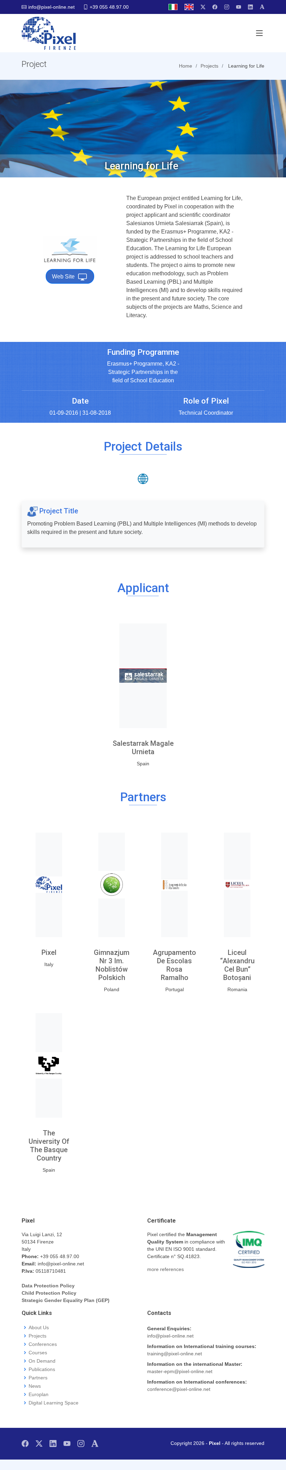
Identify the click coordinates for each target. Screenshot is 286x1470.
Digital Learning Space (53, 1402)
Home (185, 66)
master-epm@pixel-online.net (179, 1371)
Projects (37, 1335)
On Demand (42, 1360)
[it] (173, 7)
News (35, 1386)
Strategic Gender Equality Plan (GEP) (66, 1300)
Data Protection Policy (48, 1285)
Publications (42, 1369)
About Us (39, 1327)
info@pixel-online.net (170, 1336)
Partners (38, 1377)
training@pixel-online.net (174, 1353)
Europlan (38, 1394)
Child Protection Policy (49, 1293)
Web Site (63, 277)
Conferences (43, 1344)
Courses (38, 1352)
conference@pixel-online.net (178, 1389)
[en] (189, 7)
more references (165, 1269)
